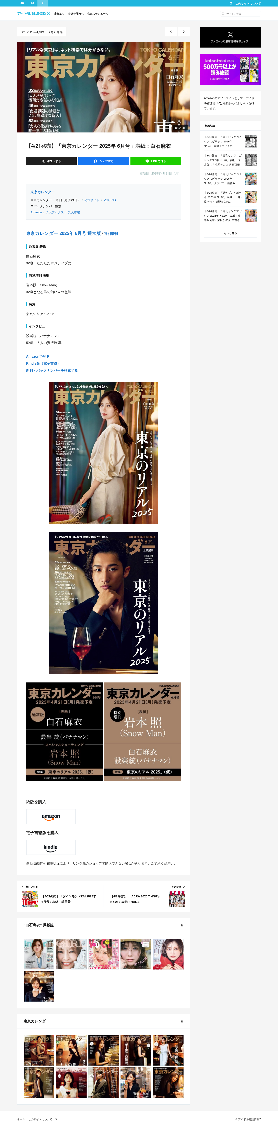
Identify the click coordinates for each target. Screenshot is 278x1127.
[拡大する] (152, 387)
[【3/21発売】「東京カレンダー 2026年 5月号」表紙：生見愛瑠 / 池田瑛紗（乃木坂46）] (39, 1082)
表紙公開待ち (76, 13)
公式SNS (109, 200)
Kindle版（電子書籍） (43, 363)
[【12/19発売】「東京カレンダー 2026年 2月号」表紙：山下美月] (135, 1082)
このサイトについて (248, 3)
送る (158, 161)
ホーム (21, 1119)
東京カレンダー (43, 191)
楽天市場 (74, 212)
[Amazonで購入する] (51, 816)
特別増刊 (111, 233)
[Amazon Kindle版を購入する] (51, 847)
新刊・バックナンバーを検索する (52, 370)
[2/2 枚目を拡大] (175, 688)
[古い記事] (184, 31)
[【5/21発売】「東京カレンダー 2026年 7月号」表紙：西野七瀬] (135, 1050)
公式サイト (92, 200)
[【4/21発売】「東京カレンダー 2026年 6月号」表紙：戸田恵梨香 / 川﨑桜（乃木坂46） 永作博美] (168, 1050)
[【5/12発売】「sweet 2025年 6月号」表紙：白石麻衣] (135, 954)
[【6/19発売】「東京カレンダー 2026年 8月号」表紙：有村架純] (103, 1050)
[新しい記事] (171, 31)
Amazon (36, 212)
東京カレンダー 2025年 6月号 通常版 (63, 233)
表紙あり (59, 13)
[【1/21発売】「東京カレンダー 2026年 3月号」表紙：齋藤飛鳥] (103, 1082)
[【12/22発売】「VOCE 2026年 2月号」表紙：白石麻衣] (103, 954)
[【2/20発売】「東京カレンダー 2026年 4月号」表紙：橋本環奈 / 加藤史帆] (71, 1082)
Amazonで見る (38, 356)
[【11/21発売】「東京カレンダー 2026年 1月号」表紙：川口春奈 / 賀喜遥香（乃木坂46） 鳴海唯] (168, 1082)
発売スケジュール (97, 13)
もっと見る (230, 233)
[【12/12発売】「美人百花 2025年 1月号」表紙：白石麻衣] (168, 954)
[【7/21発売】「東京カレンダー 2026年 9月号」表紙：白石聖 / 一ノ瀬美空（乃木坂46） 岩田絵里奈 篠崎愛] (71, 1050)
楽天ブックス (55, 212)
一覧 (181, 925)
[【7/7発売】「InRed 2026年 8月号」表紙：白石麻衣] (39, 954)
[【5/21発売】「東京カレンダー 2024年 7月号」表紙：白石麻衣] (39, 986)
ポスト (53, 161)
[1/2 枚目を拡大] (96, 688)
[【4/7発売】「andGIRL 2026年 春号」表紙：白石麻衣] (71, 954)
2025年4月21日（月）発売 (45, 32)
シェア (106, 161)
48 (22, 3)
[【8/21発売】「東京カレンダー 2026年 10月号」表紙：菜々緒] (39, 1050)
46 (32, 3)
